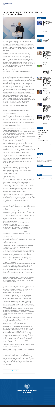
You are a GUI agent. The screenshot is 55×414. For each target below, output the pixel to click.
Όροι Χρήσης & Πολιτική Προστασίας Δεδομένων (12, 405)
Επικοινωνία (45, 405)
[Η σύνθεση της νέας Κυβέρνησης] (39, 40)
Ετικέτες (39, 168)
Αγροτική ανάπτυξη (42, 142)
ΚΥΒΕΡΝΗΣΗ (46, 3)
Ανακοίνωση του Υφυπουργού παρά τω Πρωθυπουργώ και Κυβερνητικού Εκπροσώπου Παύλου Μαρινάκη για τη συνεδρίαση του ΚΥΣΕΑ (47, 118)
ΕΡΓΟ (34, 3)
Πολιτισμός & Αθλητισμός (43, 146)
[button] (50, 4)
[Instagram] (47, 1)
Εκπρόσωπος (41, 35)
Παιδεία (39, 136)
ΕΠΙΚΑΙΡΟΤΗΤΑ (29, 3)
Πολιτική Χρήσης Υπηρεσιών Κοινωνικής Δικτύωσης (32, 405)
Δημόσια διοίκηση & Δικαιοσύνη (45, 144)
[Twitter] (49, 1)
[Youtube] (51, 1)
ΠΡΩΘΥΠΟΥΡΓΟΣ (39, 3)
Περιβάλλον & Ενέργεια (43, 140)
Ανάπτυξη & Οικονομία (43, 130)
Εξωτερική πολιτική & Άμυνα (44, 148)
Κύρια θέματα (41, 48)
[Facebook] (45, 1)
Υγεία (39, 138)
